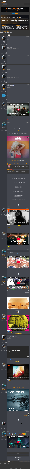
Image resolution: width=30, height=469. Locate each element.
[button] (10, 4)
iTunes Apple (9, 169)
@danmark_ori (16, 225)
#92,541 (28, 36)
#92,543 (28, 55)
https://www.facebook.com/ (26, 415)
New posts (1, 5)
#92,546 (28, 84)
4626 (5, 461)
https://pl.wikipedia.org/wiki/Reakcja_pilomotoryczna (14, 124)
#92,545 (28, 74)
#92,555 (28, 335)
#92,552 (28, 249)
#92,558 (28, 383)
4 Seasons (22, 387)
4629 (10, 461)
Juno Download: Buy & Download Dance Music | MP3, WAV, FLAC (16, 170)
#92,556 (28, 344)
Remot (14, 387)
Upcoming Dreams (17, 387)
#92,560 (28, 431)
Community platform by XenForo (15, 468)
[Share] (26, 36)
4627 (7, 461)
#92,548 (28, 102)
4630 (12, 461)
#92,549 (28, 122)
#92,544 (28, 65)
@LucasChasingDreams (10, 225)
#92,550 (28, 208)
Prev (1, 461)
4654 (15, 461)
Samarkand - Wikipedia (18, 452)
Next (17, 461)
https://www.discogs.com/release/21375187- (18, 160)
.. (18, 205)
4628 (9, 461)
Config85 (2, 33)
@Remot (26, 414)
